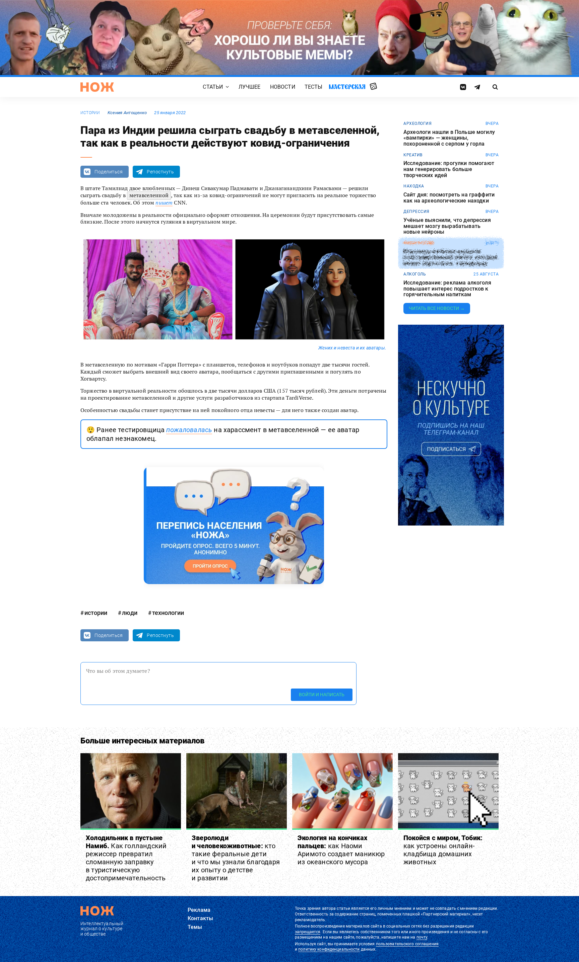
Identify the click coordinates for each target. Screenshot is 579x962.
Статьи (213, 87)
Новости (282, 87)
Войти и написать (321, 694)
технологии (168, 612)
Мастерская (347, 86)
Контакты (200, 918)
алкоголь (414, 274)
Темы (195, 927)
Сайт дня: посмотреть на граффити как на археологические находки (449, 198)
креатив (413, 155)
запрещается (307, 932)
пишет (164, 202)
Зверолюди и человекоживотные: (236, 858)
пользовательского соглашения (407, 944)
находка (413, 186)
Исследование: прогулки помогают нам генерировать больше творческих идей (448, 169)
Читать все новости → (437, 308)
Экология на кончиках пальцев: (341, 850)
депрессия (416, 211)
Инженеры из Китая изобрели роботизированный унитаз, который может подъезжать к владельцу (450, 257)
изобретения (418, 243)
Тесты (314, 87)
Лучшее (250, 87)
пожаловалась (189, 430)
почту (422, 937)
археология (417, 123)
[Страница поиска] (495, 87)
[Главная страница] (97, 87)
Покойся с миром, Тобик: (443, 850)
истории (90, 112)
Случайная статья (373, 86)
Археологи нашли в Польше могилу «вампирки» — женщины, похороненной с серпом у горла (449, 138)
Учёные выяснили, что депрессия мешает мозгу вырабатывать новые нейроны (447, 226)
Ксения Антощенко (127, 112)
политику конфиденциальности (329, 949)
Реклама (199, 910)
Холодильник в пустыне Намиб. (126, 858)
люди (129, 612)
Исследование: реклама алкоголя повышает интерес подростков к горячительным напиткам (447, 289)
